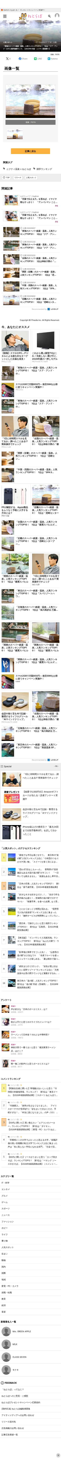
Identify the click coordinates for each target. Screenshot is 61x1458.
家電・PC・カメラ (10, 1286)
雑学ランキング (44, 169)
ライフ (5, 1234)
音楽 (4, 1312)
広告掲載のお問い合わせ (13, 1428)
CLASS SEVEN (19, 1357)
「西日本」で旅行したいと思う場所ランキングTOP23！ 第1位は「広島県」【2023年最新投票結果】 (37, 926)
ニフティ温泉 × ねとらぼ (18, 169)
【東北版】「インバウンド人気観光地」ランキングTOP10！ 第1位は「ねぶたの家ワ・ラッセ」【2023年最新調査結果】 (38, 941)
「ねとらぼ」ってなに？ (13, 1389)
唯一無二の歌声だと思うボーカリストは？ (30, 1064)
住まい (5, 1254)
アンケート (6, 1000)
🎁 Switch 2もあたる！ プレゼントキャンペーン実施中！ (23, 10)
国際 (4, 1273)
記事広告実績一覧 (10, 1434)
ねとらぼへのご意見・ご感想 (15, 1396)
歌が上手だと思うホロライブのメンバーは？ (31, 1022)
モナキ (16, 1370)
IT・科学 (5, 1183)
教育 (4, 1299)
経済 (4, 1305)
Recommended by (39, 309)
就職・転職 (7, 1292)
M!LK (15, 1344)
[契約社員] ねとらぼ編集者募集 (16, 1409)
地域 (4, 1279)
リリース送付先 (9, 1422)
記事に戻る (30, 151)
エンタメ (6, 1189)
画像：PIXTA (55, 54)
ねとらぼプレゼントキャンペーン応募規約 (21, 1402)
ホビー (5, 1228)
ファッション (8, 1221)
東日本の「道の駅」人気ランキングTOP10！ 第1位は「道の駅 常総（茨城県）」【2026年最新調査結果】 (38, 984)
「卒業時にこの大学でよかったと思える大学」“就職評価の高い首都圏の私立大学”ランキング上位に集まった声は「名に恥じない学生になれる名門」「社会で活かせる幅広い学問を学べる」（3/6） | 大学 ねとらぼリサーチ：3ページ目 (32, 1147)
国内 (4, 1267)
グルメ (5, 1196)
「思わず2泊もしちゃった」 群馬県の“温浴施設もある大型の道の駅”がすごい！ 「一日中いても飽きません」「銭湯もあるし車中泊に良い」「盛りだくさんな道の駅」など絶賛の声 (38, 876)
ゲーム (5, 1202)
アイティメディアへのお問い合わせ (18, 1415)
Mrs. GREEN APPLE (22, 1331)
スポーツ (6, 1208)
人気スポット (8, 42)
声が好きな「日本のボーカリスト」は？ (29, 1009)
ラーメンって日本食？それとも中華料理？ (30, 1034)
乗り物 (5, 1241)
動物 (4, 1260)
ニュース (6, 1215)
